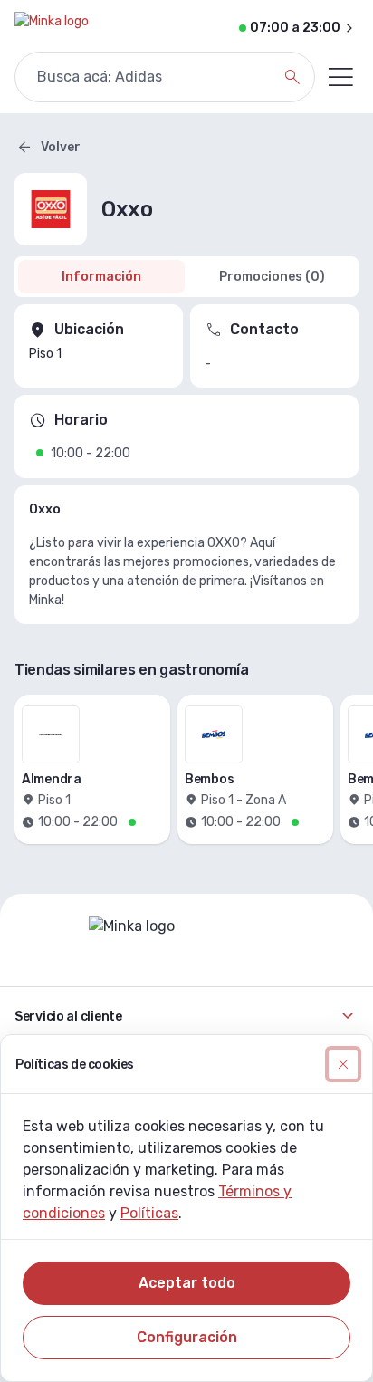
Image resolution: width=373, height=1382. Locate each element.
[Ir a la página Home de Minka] (51, 28)
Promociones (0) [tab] (272, 276)
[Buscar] (292, 77)
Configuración (187, 1337)
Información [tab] (101, 276)
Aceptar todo (187, 1282)
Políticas (149, 1213)
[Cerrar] (343, 1064)
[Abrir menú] (340, 77)
